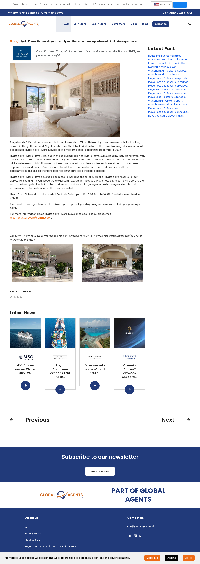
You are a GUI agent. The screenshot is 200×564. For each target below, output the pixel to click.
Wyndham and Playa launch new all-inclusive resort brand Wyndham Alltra (168, 104)
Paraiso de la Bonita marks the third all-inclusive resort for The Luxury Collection (167, 63)
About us (30, 527)
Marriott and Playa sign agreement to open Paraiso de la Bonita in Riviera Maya (168, 67)
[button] (162, 4)
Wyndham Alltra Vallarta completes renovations (163, 74)
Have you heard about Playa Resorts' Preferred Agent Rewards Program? (169, 116)
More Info (152, 558)
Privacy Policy (33, 533)
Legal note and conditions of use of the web (50, 546)
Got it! (188, 558)
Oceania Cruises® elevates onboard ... (129, 371)
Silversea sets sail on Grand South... (95, 369)
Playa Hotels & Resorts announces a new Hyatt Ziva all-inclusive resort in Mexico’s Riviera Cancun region (169, 112)
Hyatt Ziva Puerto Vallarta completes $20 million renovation (168, 56)
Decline (171, 558)
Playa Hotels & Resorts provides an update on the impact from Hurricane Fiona (167, 86)
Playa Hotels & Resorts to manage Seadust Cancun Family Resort (169, 82)
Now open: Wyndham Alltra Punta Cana (168, 59)
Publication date (20, 291)
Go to (180, 4)
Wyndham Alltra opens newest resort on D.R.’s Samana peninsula (169, 71)
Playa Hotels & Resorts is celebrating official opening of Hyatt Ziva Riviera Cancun (166, 108)
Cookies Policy (33, 540)
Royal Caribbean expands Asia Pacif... (60, 371)
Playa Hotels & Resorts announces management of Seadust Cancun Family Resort (169, 89)
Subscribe (161, 24)
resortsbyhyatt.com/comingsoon (30, 217)
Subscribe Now (100, 471)
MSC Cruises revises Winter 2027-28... (25, 369)
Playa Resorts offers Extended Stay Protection (166, 97)
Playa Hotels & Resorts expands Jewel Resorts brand (167, 78)
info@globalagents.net (140, 526)
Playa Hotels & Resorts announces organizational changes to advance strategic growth (169, 93)
